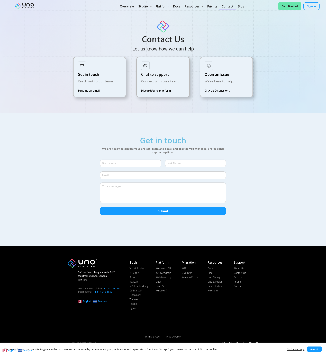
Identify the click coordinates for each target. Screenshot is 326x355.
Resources (192, 6)
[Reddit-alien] (243, 343)
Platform (162, 6)
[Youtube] (250, 343)
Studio (143, 6)
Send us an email (89, 90)
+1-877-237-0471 (113, 288)
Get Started (290, 6)
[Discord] (230, 343)
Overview (127, 6)
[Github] (223, 343)
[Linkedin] (257, 343)
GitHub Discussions (217, 90)
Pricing (212, 6)
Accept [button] (314, 349)
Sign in (311, 6)
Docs (176, 6)
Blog (241, 6)
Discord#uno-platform (156, 90)
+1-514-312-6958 (102, 291)
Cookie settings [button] (295, 349)
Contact (227, 6)
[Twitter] (237, 343)
